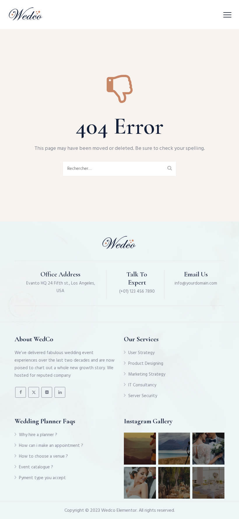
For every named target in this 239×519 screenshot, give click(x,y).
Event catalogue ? (36, 467)
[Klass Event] (26, 14)
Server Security (142, 395)
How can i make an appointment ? (51, 445)
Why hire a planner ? (38, 434)
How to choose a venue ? (43, 456)
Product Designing (145, 363)
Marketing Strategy (146, 374)
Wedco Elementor (119, 510)
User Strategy (141, 352)
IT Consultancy (142, 385)
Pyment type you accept (42, 477)
